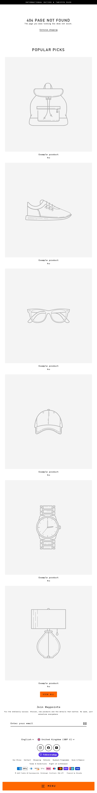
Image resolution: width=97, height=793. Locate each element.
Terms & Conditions (38, 764)
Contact (27, 760)
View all (48, 694)
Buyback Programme (61, 760)
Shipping (37, 760)
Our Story (17, 760)
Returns (46, 760)
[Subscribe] (84, 724)
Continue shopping (48, 30)
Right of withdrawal (58, 764)
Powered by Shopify (74, 773)
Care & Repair (78, 760)
